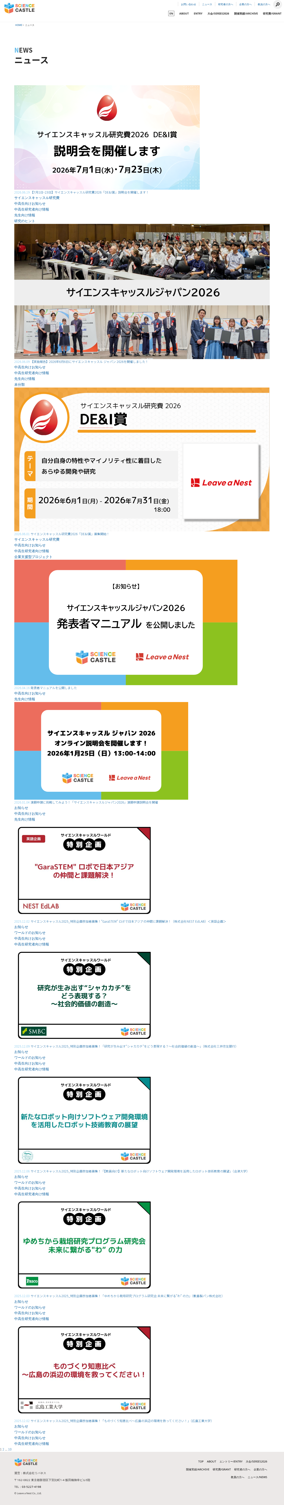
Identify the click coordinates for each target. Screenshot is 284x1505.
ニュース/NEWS (257, 1477)
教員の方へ (264, 4)
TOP (201, 1461)
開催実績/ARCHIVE (246, 13)
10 (10, 1449)
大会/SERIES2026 (218, 13)
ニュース (207, 4)
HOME (18, 25)
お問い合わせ (188, 4)
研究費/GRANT (272, 13)
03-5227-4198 (31, 1487)
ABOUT (184, 13)
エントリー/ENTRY (230, 1461)
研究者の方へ (225, 4)
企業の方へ (245, 4)
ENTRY (198, 13)
